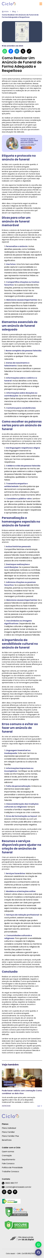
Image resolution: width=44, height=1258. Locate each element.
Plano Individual (9, 1128)
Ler (38, 1106)
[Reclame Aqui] (16, 1201)
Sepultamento (8, 1159)
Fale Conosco (8, 1163)
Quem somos (8, 1151)
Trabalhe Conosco (10, 1171)
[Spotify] (9, 1192)
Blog (14, 11)
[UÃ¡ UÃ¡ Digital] (22, 1238)
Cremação (7, 1155)
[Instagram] (4, 1192)
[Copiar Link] (29, 51)
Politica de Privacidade (12, 1167)
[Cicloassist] (9, 3)
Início (6, 11)
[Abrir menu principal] (40, 4)
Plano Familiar (8, 1132)
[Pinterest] (15, 1192)
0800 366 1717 (11, 1183)
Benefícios (6, 1140)
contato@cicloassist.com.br (18, 1187)
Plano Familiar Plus (10, 1136)
